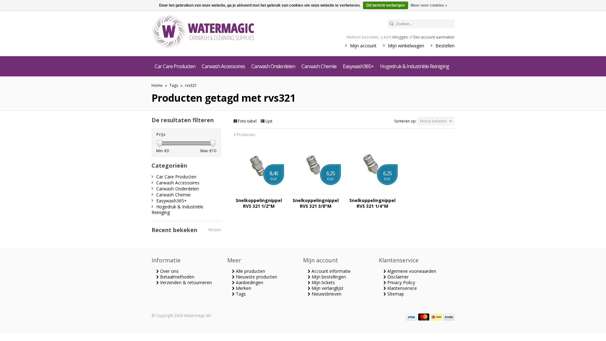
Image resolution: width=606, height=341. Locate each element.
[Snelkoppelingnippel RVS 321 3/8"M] (315, 191)
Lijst (268, 121)
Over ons (169, 271)
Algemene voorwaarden (411, 271)
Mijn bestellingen (328, 277)
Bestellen (445, 46)
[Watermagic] (215, 32)
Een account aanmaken (433, 37)
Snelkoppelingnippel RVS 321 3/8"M (316, 203)
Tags (173, 85)
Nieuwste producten (256, 277)
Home (157, 85)
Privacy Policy (400, 282)
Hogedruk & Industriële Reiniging (414, 66)
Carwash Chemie (318, 66)
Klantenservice (401, 288)
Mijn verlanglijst (326, 288)
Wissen (214, 229)
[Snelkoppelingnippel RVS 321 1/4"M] (372, 191)
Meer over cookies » (429, 5)
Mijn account (363, 46)
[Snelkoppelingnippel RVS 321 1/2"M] (259, 191)
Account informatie (330, 271)
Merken (243, 288)
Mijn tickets (322, 282)
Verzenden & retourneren (185, 282)
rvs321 (191, 85)
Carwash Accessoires (223, 66)
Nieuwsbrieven (326, 294)
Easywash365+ (358, 66)
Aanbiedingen (249, 282)
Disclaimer (397, 277)
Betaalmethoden (176, 277)
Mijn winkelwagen (406, 46)
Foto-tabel (247, 121)
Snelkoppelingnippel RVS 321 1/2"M (259, 203)
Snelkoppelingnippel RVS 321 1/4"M (372, 203)
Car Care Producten (175, 66)
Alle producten (250, 271)
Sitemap (395, 294)
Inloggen (400, 37)
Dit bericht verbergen (385, 5)
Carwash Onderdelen (273, 66)
